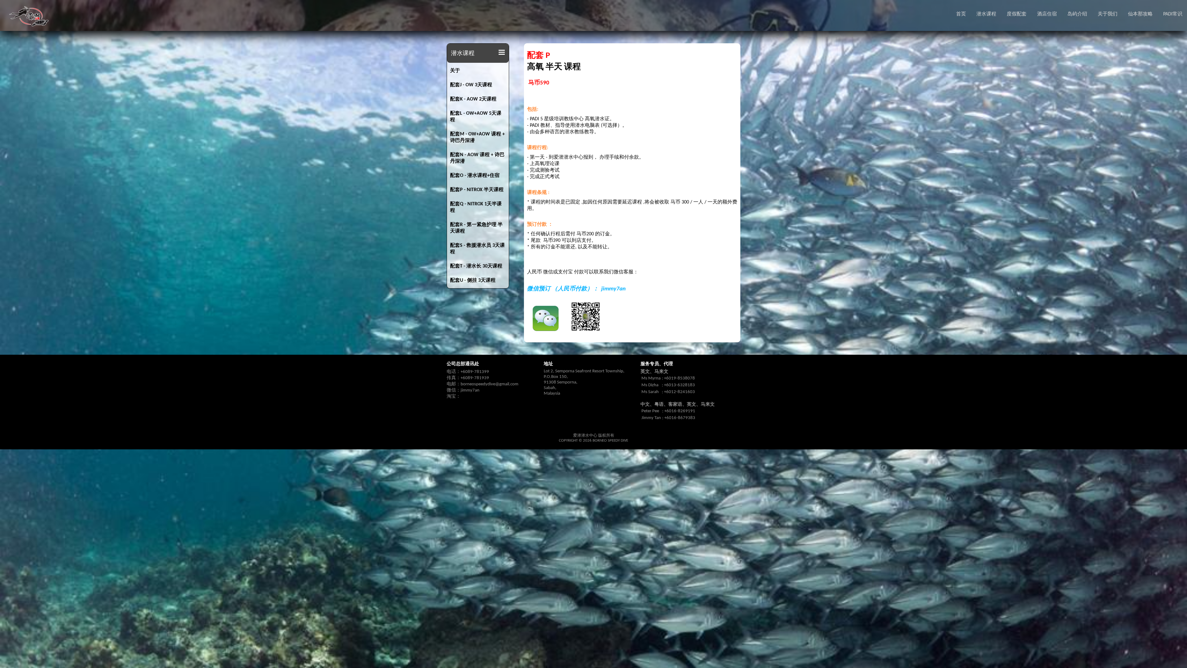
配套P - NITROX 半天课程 (477, 189)
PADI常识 (1172, 14)
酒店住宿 (1047, 14)
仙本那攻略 (1140, 14)
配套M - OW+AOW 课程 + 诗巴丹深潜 (477, 137)
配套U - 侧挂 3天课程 (473, 280)
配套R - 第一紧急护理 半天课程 (476, 228)
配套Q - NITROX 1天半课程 (476, 207)
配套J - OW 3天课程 (471, 85)
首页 (961, 14)
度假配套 (1017, 14)
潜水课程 (986, 14)
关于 (455, 70)
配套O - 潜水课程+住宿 (475, 175)
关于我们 (1107, 14)
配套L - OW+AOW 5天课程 (475, 116)
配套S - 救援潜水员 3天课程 (477, 249)
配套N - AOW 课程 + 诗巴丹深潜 (477, 158)
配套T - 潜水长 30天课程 (476, 266)
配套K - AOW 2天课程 (473, 99)
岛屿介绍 (1077, 14)
